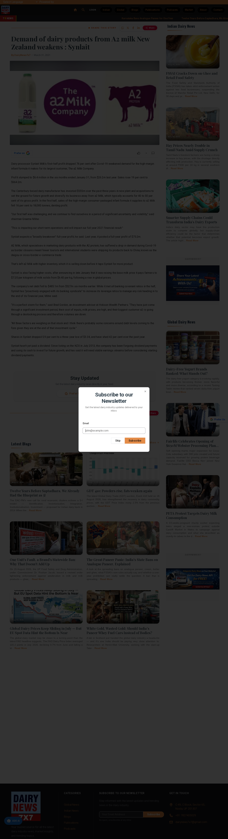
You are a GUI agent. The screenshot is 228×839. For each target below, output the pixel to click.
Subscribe (135, 440)
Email (86, 423)
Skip (118, 440)
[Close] (145, 391)
